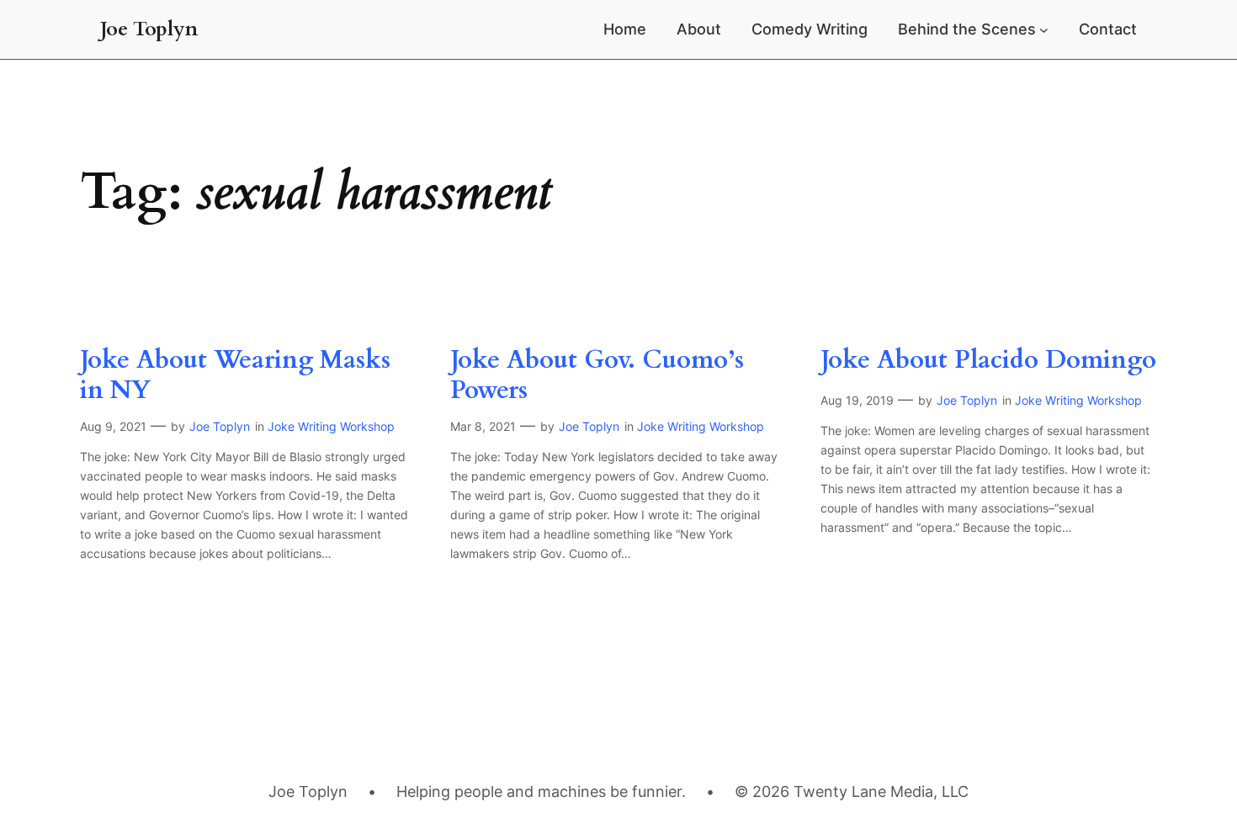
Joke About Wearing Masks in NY (235, 376)
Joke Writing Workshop (331, 426)
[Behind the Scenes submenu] (1044, 30)
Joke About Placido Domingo (988, 361)
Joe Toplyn (149, 29)
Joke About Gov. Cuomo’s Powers (597, 376)
